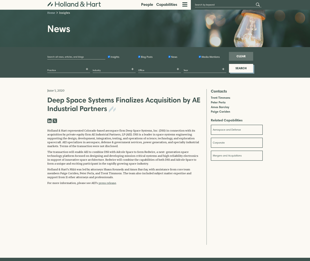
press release (107, 183)
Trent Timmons (220, 98)
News (174, 56)
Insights (64, 12)
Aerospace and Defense (227, 129)
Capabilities (166, 4)
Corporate (219, 142)
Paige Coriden (220, 111)
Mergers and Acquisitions (227, 155)
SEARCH (241, 68)
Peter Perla (218, 102)
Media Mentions (211, 56)
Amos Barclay (220, 107)
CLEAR (241, 56)
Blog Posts (147, 56)
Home (51, 12)
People (147, 4)
